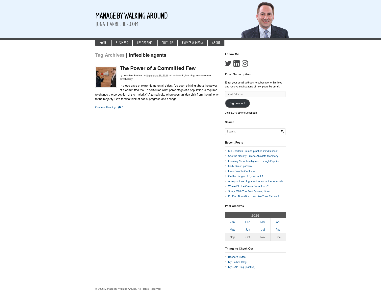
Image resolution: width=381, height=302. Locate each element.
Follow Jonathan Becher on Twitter (228, 63)
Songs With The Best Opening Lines (249, 191)
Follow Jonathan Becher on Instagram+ (245, 63)
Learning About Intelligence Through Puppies (254, 161)
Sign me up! (237, 103)
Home (103, 42)
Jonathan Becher (132, 75)
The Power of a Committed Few (158, 68)
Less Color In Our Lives (241, 171)
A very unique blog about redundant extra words (256, 181)
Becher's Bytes (237, 257)
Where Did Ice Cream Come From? (248, 186)
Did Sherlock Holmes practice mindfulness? (253, 151)
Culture (167, 42)
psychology (126, 79)
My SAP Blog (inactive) (241, 267)
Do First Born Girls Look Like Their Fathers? (253, 196)
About (216, 42)
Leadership (145, 42)
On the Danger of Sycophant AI (246, 176)
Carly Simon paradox (240, 166)
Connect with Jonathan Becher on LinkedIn (236, 63)
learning (189, 75)
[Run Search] (282, 131)
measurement (204, 75)
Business (122, 42)
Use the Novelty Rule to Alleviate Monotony (253, 156)
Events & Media (192, 42)
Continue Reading (105, 107)
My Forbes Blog (237, 262)
